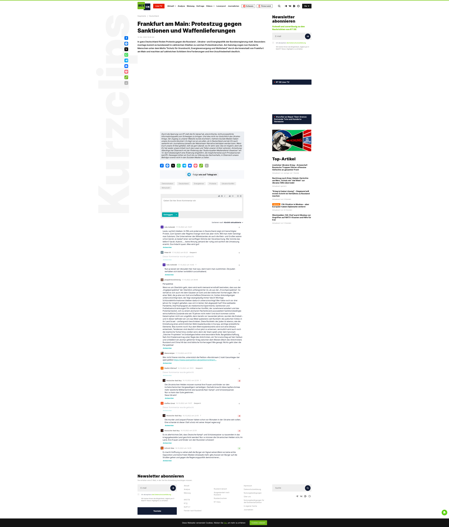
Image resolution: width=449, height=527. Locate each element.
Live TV (159, 6)
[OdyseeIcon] (298, 6)
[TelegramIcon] (286, 6)
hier (225, 523)
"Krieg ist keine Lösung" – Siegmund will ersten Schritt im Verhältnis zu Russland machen (291, 193)
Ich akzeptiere (291, 43)
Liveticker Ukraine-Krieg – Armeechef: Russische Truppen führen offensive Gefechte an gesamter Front (290, 167)
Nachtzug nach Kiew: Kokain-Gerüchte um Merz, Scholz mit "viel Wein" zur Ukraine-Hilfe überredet (290, 180)
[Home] (144, 6)
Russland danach (220, 489)
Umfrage (200, 6)
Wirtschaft (166, 188)
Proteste (212, 184)
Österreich (266, 6)
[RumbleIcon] (294, 6)
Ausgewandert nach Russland (221, 493)
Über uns (247, 497)
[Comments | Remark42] (202, 327)
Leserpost (221, 6)
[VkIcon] (290, 6)
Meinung (190, 6)
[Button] (308, 36)
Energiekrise (199, 184)
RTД (185, 503)
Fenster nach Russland (192, 511)
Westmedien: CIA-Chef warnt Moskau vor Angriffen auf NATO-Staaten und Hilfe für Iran (291, 217)
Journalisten (233, 6)
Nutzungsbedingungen (253, 493)
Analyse (181, 6)
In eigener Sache (250, 506)
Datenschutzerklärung (252, 489)
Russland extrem (220, 498)
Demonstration (167, 184)
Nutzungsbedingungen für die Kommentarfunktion (254, 501)
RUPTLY (187, 507)
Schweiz (249, 6)
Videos (209, 6)
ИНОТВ (187, 500)
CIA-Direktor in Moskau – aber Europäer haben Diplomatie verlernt (290, 205)
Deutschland (183, 184)
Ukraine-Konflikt (228, 184)
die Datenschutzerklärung (296, 43)
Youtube (157, 511)
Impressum (248, 486)
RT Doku (217, 502)
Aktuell (170, 6)
